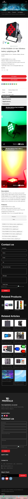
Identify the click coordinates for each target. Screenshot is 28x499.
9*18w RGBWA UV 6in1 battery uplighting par (12, 233)
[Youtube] (4, 416)
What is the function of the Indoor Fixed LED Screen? (7, 354)
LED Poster (17, 310)
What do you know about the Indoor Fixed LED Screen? (7, 341)
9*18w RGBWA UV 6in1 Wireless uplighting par (12, 231)
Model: (3, 90)
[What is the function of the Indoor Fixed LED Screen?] (7, 349)
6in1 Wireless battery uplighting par (9, 236)
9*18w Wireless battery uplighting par (10, 226)
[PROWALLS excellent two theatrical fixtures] (20, 375)
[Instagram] (7, 416)
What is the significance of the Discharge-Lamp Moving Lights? (20, 341)
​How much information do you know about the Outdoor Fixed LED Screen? (7, 366)
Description (6, 96)
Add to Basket (14, 79)
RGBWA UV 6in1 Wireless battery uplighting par (12, 224)
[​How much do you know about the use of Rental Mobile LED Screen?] (20, 361)
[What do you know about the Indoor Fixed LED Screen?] (7, 336)
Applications (6, 101)
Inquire (15, 76)
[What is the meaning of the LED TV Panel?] (20, 349)
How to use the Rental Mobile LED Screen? (19, 328)
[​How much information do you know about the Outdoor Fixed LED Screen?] (7, 361)
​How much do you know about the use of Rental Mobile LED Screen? (20, 366)
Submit (5, 290)
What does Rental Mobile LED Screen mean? (6, 328)
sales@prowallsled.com (8, 466)
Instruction (6, 104)
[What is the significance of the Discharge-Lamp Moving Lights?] (20, 336)
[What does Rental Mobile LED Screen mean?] (7, 323)
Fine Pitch (6, 310)
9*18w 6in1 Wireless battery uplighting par (11, 238)
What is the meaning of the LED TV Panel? (20, 354)
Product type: (5, 94)
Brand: (3, 92)
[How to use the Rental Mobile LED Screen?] (20, 323)
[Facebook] (2, 416)
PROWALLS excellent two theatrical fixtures (19, 383)
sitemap (3, 493)
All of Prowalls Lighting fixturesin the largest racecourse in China (7, 380)
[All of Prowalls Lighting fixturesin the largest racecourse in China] (7, 374)
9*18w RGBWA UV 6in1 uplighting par (10, 229)
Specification (6, 99)
